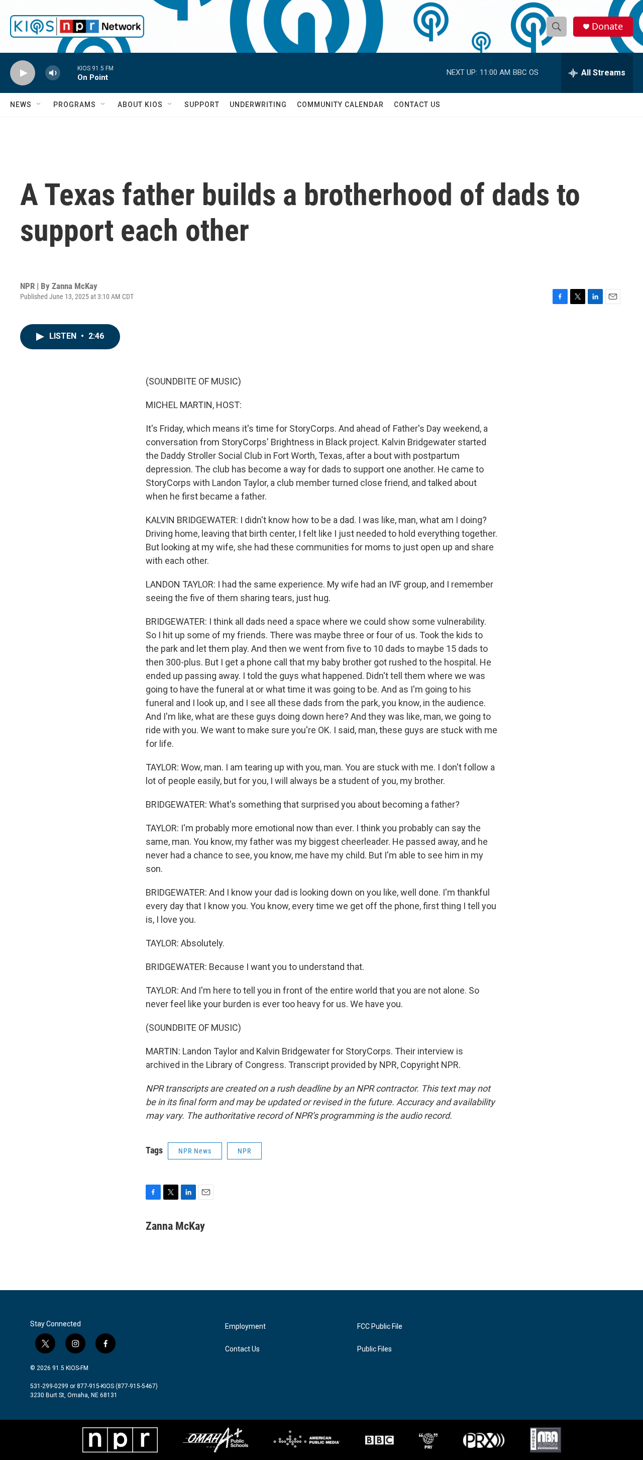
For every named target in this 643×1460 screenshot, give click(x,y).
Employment (245, 1326)
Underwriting (258, 105)
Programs (74, 105)
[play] (23, 73)
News (21, 105)
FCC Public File (379, 1326)
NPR (244, 1151)
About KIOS (140, 105)
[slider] (68, 72)
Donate (607, 26)
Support (202, 105)
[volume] (52, 73)
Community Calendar (340, 105)
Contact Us (417, 105)
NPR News (194, 1151)
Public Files (374, 1349)
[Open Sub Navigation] (39, 105)
